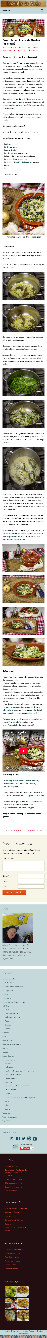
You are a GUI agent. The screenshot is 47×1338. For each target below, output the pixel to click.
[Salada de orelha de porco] (23, 1315)
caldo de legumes (24, 162)
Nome (6, 876)
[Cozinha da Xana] (23, 4)
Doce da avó (9, 1224)
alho (15, 150)
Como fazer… (8, 998)
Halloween (9, 1067)
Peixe (7, 1021)
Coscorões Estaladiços (13, 1187)
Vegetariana (7, 50)
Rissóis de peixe (11, 786)
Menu (5, 10)
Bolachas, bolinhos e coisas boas (17, 1086)
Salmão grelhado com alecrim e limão (21, 780)
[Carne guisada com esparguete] (23, 1291)
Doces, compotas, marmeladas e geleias (20, 1097)
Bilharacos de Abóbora (13, 1183)
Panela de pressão (9, 1056)
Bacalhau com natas (12, 1253)
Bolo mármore (10, 1216)
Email (6, 881)
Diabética (6, 1032)
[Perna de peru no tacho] (11, 1315)
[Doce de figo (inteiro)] (11, 1291)
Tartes (7, 1109)
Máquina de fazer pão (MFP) (13, 1044)
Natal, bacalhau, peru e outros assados (19, 1071)
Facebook (18, 795)
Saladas (8, 1025)
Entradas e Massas (12, 1013)
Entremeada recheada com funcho (19, 783)
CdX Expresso (8, 990)
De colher (8, 1093)
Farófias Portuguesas (14, 830)
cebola (8, 144)
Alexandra (34, 50)
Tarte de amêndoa (12, 1212)
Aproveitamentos (9, 979)
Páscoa (7, 1105)
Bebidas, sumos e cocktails (13, 986)
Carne (7, 1009)
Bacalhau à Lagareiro (12, 1191)
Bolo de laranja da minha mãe (16, 1208)
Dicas (5, 1036)
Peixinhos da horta (12, 1257)
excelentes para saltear (13, 93)
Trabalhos (6, 1113)
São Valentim (10, 1079)
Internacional (7, 1040)
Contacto (24, 1331)
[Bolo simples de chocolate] (11, 1303)
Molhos (5, 1048)
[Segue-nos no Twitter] (23, 1138)
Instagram (29, 795)
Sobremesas (7, 1082)
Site (4, 886)
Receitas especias (9, 1060)
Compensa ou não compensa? (14, 1002)
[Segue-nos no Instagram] (12, 1138)
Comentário (8, 858)
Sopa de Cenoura (11, 1166)
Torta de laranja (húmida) (14, 1220)
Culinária (35, 47)
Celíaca (5, 994)
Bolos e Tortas (10, 1090)
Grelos (23, 50)
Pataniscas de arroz (12, 1261)
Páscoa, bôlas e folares (14, 1075)
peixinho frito (16, 105)
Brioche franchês (11, 1269)
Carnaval (8, 1063)
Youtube (40, 795)
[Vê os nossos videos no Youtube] (34, 1138)
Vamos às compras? (10, 1117)
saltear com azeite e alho (17, 707)
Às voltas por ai (8, 983)
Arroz (18, 50)
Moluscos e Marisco (12, 1017)
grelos (17, 153)
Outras (5, 1052)
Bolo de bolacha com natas (15, 1249)
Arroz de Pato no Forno (13, 1179)
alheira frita (8, 710)
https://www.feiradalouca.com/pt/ (18, 725)
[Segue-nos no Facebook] (18, 1138)
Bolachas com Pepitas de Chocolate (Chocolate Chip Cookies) (16, 1172)
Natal (7, 1101)
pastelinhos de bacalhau (14, 539)
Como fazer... (26, 47)
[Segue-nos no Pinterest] (29, 1138)
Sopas (7, 1029)
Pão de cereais (10, 1265)
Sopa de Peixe (36, 830)
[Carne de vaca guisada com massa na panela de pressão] (23, 1303)
